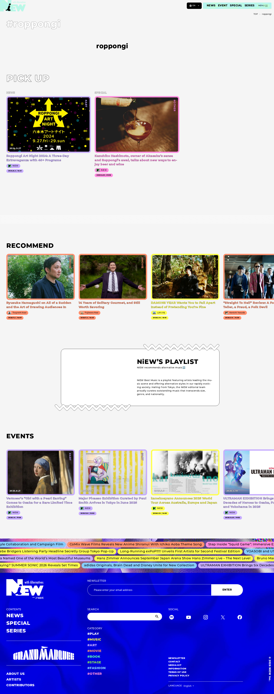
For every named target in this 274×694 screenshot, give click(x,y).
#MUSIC (94, 639)
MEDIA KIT (175, 665)
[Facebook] (240, 618)
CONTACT (174, 662)
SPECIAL (236, 5)
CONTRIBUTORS (20, 685)
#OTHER (94, 674)
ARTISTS (13, 679)
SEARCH (93, 609)
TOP (256, 14)
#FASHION (96, 668)
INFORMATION (177, 669)
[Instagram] (205, 618)
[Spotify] (171, 618)
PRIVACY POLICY (178, 676)
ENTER (227, 590)
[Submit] (157, 616)
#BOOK (93, 656)
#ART (92, 645)
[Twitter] (223, 618)
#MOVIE (94, 651)
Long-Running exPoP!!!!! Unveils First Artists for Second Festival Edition (168, 551)
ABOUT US (15, 674)
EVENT (222, 5)
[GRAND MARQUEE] (43, 653)
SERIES (249, 5)
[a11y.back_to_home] (13, 7)
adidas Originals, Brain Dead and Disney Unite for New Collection (130, 565)
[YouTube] (188, 618)
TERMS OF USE (177, 672)
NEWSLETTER (96, 581)
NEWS (211, 5)
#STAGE (94, 662)
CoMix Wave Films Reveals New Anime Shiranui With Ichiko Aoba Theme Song (121, 544)
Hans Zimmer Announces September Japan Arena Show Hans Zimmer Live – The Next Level (163, 558)
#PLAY (93, 634)
